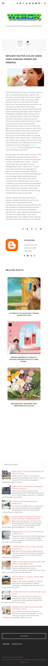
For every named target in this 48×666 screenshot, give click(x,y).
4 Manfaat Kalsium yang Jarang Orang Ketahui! (24, 314)
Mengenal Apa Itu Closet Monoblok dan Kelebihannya (28, 533)
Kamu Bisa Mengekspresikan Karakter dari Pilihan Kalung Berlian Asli (29, 563)
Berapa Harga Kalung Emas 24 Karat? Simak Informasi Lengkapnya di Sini (27, 518)
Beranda (6, 644)
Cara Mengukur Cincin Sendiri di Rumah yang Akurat (27, 548)
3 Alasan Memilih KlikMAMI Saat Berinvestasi (25, 502)
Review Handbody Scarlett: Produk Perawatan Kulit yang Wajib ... (23, 359)
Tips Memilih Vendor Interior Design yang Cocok (28, 593)
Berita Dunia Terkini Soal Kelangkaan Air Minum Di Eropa (28, 472)
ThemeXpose (17, 660)
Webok (20, 657)
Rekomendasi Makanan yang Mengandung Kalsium (24, 405)
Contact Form (17, 644)
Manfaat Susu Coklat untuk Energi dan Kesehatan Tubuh (27, 608)
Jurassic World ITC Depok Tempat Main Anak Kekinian (28, 578)
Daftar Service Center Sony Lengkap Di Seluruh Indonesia (27, 487)
